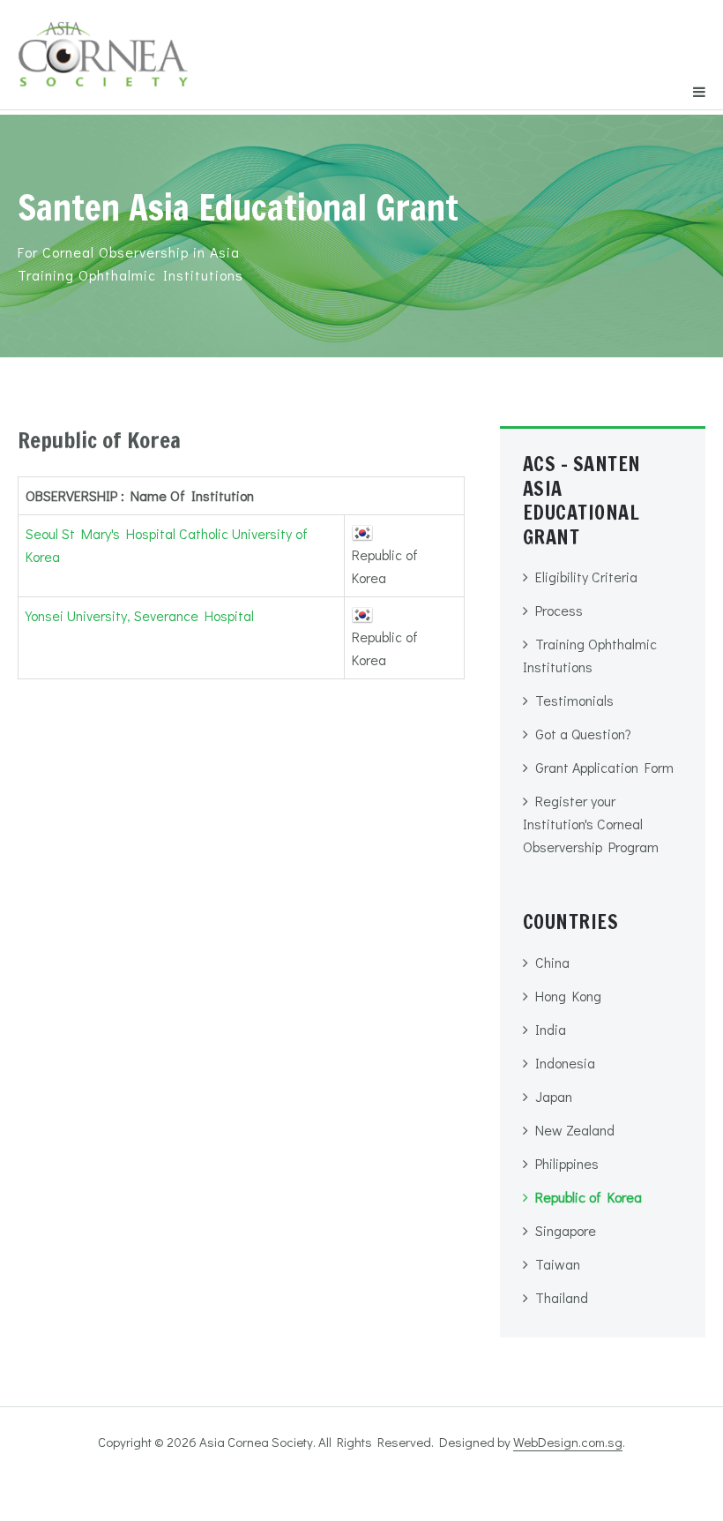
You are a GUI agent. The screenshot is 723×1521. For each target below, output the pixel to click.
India (550, 1029)
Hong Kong (568, 995)
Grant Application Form (604, 767)
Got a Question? (583, 733)
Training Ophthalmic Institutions (590, 655)
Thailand (561, 1297)
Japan (553, 1096)
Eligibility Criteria (586, 576)
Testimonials (574, 700)
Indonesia (565, 1062)
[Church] (103, 46)
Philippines (567, 1163)
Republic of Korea (588, 1197)
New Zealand (575, 1129)
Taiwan (557, 1264)
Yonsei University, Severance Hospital (140, 615)
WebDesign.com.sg (567, 1441)
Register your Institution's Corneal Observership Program (591, 823)
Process (559, 610)
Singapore (565, 1230)
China (552, 962)
